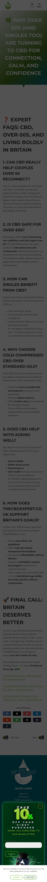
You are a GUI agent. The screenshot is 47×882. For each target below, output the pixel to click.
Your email (10, 840)
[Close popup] (40, 806)
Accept (16, 877)
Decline (30, 877)
